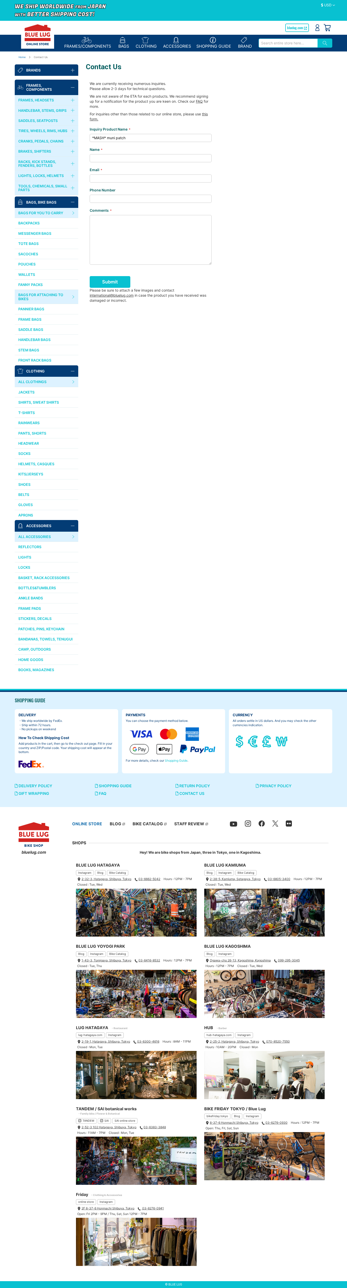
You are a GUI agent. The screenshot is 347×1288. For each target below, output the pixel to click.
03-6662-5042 (149, 879)
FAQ (199, 101)
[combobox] (288, 43)
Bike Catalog (117, 872)
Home (22, 57)
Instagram (84, 872)
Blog (100, 872)
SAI (106, 1120)
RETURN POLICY (194, 785)
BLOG (115, 823)
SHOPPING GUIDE (115, 785)
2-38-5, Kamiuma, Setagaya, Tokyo (235, 879)
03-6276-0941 (152, 1208)
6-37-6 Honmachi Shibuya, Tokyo (234, 1122)
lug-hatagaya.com (90, 1035)
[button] (328, 5)
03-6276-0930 (276, 1122)
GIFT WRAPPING (33, 793)
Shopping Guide (176, 760)
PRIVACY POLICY (275, 785)
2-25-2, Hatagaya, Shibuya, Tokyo (234, 1041)
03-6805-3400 (279, 879)
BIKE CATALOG (148, 823)
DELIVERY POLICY (35, 785)
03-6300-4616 (148, 1041)
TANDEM (88, 1120)
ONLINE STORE (87, 823)
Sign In (317, 27)
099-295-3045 (289, 960)
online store (86, 1202)
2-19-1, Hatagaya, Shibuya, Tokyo (106, 1041)
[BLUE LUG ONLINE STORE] (37, 35)
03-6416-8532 (149, 960)
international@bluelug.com (112, 295)
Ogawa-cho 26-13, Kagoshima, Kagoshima (240, 960)
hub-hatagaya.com (219, 1035)
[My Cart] (327, 28)
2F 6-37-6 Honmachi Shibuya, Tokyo (108, 1208)
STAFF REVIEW (189, 823)
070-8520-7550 (278, 1041)
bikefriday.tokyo (217, 1116)
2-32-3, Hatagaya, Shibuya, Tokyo (106, 879)
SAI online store (125, 1120)
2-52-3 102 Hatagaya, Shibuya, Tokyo (109, 1127)
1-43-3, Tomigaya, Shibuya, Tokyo (106, 960)
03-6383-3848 (155, 1127)
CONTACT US (191, 793)
